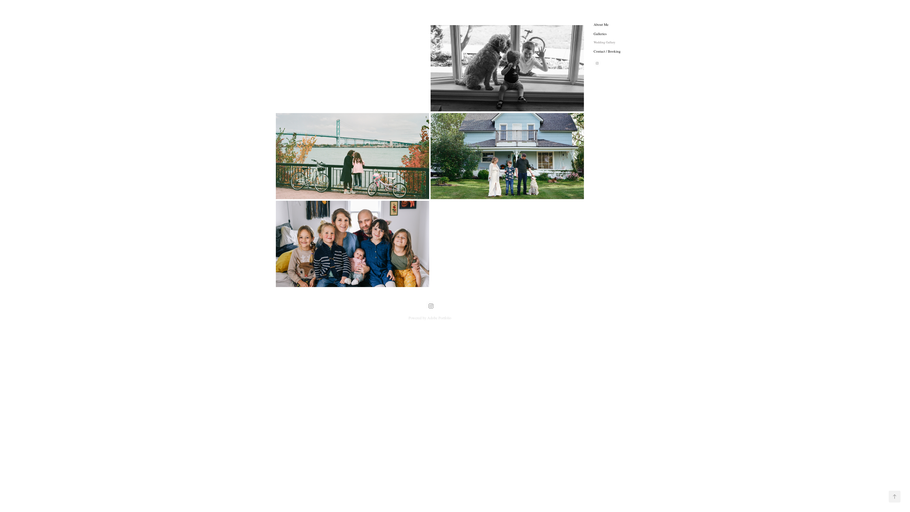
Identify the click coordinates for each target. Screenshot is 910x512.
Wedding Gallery (604, 42)
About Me (601, 24)
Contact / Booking (607, 51)
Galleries (600, 33)
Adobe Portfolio (439, 317)
